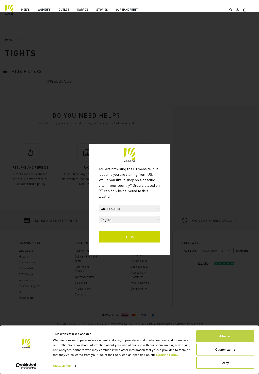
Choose (129, 237)
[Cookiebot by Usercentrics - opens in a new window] (26, 366)
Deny (225, 362)
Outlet (64, 9)
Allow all (225, 336)
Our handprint (127, 9)
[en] (9, 10)
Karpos (82, 9)
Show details (62, 366)
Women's (44, 9)
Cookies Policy (167, 355)
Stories (102, 9)
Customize (222, 349)
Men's (25, 9)
